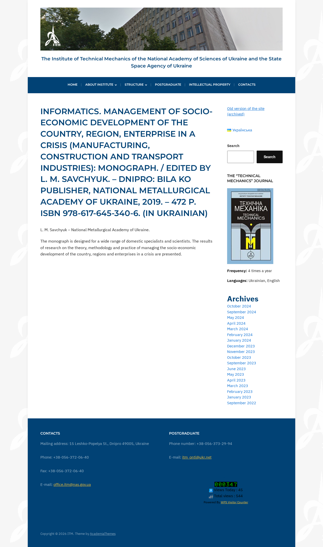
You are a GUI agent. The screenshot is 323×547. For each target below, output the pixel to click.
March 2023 (237, 385)
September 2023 (241, 363)
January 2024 (239, 340)
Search (233, 145)
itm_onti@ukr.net (196, 457)
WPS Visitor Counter (234, 502)
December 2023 (241, 346)
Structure (134, 84)
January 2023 (239, 397)
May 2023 (235, 374)
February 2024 (240, 334)
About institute (99, 84)
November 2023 (241, 351)
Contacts (247, 84)
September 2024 (241, 312)
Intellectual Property (209, 84)
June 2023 (236, 368)
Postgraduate (168, 84)
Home (72, 84)
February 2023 (240, 391)
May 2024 (235, 317)
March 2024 (237, 328)
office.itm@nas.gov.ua (72, 484)
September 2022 (241, 402)
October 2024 (239, 306)
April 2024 (236, 323)
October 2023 (239, 357)
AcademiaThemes (103, 534)
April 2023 (236, 380)
